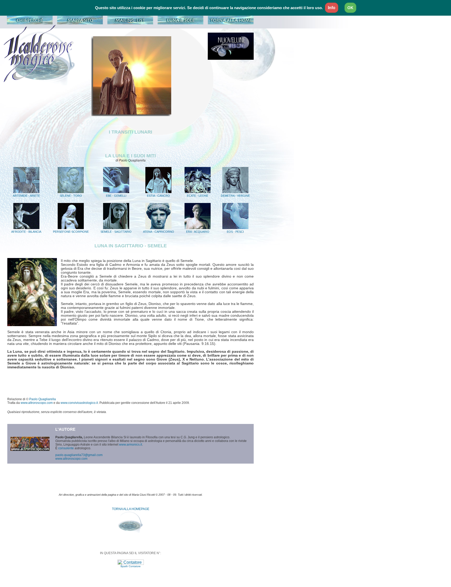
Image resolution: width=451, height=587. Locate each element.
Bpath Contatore (131, 566)
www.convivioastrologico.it (79, 403)
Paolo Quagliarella (42, 399)
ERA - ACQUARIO (197, 231)
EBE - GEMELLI (116, 195)
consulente (66, 448)
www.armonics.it (130, 444)
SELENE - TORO (71, 195)
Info (331, 7)
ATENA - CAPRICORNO (158, 231)
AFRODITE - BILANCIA (26, 231)
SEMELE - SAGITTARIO (116, 231)
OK (350, 7)
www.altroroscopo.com (37, 403)
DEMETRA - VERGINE (235, 195)
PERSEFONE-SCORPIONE (71, 231)
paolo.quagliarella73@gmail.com (79, 455)
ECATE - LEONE (197, 195)
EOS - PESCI (235, 231)
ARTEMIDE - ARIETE (26, 195)
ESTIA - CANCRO (158, 195)
